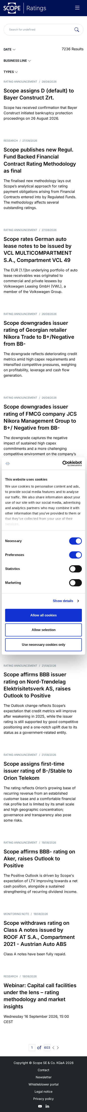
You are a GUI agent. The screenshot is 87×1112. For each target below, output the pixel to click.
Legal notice (43, 1091)
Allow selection (44, 630)
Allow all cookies (43, 615)
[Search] (77, 29)
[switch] (75, 554)
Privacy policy (43, 1099)
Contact (43, 1070)
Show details (63, 601)
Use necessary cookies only (43, 644)
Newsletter (44, 1077)
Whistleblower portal (43, 1084)
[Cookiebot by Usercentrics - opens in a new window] (62, 463)
